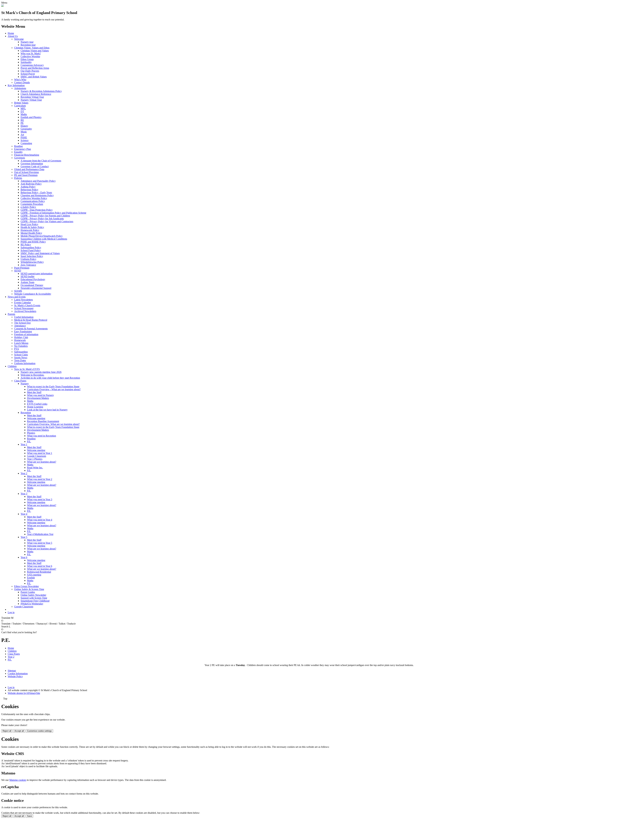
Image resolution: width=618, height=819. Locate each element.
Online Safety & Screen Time (29, 589)
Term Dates (20, 360)
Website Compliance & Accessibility (32, 293)
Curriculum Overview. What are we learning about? (53, 424)
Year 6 (24, 557)
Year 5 (24, 537)
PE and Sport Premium (25, 175)
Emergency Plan (22, 149)
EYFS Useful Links (37, 404)
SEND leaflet (27, 276)
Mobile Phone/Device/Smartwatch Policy (42, 236)
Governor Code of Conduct (35, 166)
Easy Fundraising (23, 331)
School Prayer (28, 73)
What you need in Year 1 (39, 453)
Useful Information (23, 317)
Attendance (20, 325)
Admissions (20, 88)
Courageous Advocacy (32, 65)
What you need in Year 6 (39, 566)
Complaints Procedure (32, 204)
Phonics (31, 432)
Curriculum (20, 105)
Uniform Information (24, 363)
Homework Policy (30, 230)
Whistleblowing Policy (32, 262)
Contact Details (22, 82)
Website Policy (15, 676)
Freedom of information (26, 334)
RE (22, 120)
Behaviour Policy (29, 189)
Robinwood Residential (39, 571)
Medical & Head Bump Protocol (30, 320)
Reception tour (28, 44)
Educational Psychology (33, 279)
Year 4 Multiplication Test (40, 534)
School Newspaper (23, 308)
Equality (18, 152)
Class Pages (20, 380)
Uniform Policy (28, 259)
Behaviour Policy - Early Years (36, 192)
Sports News (20, 357)
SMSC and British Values (34, 76)
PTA (16, 348)
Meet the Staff (34, 392)
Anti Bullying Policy (31, 183)
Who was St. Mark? (31, 53)
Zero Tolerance (28, 265)
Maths (24, 114)
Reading (18, 146)
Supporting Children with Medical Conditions (44, 238)
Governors (19, 157)
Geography (26, 128)
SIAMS (18, 291)
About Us (13, 36)
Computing (26, 143)
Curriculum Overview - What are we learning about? (54, 389)
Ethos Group (27, 59)
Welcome (19, 39)
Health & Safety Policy (32, 227)
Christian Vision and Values (35, 50)
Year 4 (24, 514)
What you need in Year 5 (39, 542)
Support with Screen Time (34, 598)
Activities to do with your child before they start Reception (50, 377)
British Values (21, 102)
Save (29, 816)
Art (22, 134)
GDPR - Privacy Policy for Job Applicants (42, 218)
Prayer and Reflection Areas (35, 68)
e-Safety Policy (28, 207)
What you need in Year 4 (39, 519)
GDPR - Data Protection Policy (37, 209)
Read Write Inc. (35, 467)
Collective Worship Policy (34, 198)
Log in (11, 612)
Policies (18, 178)
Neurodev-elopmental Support (36, 288)
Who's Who (20, 79)
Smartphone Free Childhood (35, 600)
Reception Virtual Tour (32, 97)
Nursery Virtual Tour (31, 99)
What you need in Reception (41, 435)
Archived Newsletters (25, 311)
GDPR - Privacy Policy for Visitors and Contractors (47, 221)
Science (24, 140)
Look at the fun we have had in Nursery (47, 409)
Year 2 (24, 473)
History (24, 126)
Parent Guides (28, 592)
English (31, 577)
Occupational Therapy (32, 285)
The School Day (22, 322)
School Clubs (21, 354)
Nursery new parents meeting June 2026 (41, 372)
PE (22, 123)
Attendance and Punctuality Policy (38, 181)
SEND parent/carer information (36, 273)
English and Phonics (31, 117)
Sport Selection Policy (32, 256)
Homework (20, 340)
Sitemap (12, 670)
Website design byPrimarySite (24, 693)
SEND (17, 270)
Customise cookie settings (39, 731)
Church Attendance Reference (36, 94)
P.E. (29, 441)
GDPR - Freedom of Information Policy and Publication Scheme (53, 212)
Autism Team (27, 282)
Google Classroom (36, 456)
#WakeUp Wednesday (32, 603)
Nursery (25, 383)
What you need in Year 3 (39, 499)
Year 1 (24, 444)
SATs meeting (34, 574)
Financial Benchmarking (26, 154)
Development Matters (38, 398)
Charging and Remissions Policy (37, 195)
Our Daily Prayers (30, 70)
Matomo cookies (17, 780)
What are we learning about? (41, 461)
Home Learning (35, 406)
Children (12, 366)
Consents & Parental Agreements (31, 328)
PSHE (24, 137)
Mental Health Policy (31, 233)
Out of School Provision (26, 172)
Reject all (7, 731)
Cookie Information (18, 673)
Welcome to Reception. (32, 375)
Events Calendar (22, 302)
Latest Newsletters (23, 299)
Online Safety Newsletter (33, 595)
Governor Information (32, 163)
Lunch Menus (21, 343)
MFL (23, 108)
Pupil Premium (21, 267)
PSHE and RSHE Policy (33, 241)
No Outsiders (21, 346)
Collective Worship (30, 56)
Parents (11, 314)
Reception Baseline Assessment (43, 421)
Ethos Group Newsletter (26, 586)
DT (22, 111)
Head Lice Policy (29, 224)
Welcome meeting (36, 418)
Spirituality (26, 62)
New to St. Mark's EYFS (27, 369)
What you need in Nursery (40, 395)
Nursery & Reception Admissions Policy (41, 91)
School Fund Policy (31, 250)
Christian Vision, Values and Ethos (31, 47)
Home (11, 33)
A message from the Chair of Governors (41, 160)
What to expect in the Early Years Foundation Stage (53, 386)
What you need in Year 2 (39, 479)
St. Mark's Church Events (27, 305)
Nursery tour (27, 42)
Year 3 (24, 493)
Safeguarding (21, 351)
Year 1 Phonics (34, 459)
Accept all (19, 731)
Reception (26, 412)
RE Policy (26, 244)
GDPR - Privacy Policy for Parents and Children (45, 215)
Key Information (16, 85)
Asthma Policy (28, 186)
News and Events (17, 296)
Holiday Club (21, 337)
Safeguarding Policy (31, 247)
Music (24, 131)
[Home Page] (2, 6)
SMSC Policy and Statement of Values (40, 253)
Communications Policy (33, 201)
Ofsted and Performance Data (29, 169)
